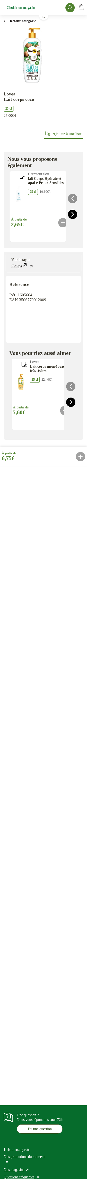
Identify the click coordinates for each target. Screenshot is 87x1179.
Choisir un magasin (21, 7)
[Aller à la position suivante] (73, 214)
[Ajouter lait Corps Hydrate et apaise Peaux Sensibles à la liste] (22, 176)
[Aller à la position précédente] (73, 198)
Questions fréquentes (21, 1177)
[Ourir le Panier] (81, 7)
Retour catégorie (23, 21)
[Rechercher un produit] (70, 7)
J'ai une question (40, 1129)
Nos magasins (16, 1170)
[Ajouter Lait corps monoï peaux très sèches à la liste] (24, 364)
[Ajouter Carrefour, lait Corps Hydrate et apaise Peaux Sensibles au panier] (63, 222)
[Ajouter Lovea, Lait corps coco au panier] (80, 456)
